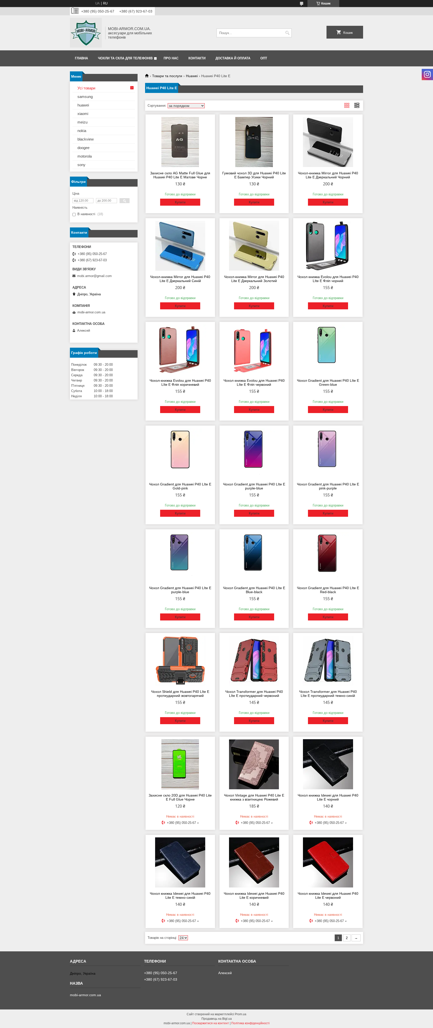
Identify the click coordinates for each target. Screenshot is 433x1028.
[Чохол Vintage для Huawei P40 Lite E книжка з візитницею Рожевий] (254, 764)
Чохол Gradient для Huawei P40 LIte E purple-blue (254, 486)
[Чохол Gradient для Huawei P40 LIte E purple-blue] (254, 453)
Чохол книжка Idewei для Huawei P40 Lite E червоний (328, 895)
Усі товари (86, 88)
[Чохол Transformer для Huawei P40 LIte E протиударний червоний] (254, 660)
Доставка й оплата (232, 58)
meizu (82, 122)
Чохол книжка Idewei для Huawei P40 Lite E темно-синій (180, 895)
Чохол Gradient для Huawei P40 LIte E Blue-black (254, 590)
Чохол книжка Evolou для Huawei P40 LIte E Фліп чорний (328, 279)
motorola (84, 156)
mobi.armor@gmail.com (94, 276)
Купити (180, 202)
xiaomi (82, 113)
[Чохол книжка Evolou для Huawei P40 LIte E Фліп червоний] (254, 349)
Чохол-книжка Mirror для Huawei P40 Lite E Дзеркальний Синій (180, 279)
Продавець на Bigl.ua (216, 1018)
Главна (81, 58)
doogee (83, 148)
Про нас (171, 58)
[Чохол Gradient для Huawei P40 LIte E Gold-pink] (180, 453)
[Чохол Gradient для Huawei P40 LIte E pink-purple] (328, 453)
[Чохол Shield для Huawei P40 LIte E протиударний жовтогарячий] (180, 660)
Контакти (196, 58)
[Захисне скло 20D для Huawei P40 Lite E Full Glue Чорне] (180, 764)
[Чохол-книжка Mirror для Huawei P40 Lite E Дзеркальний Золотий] (254, 246)
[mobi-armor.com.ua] (86, 33)
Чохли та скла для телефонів (125, 58)
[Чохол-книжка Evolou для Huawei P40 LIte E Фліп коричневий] (180, 349)
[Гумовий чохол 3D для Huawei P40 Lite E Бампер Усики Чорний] (254, 142)
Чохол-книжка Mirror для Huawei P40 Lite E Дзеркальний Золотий (254, 279)
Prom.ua (240, 1014)
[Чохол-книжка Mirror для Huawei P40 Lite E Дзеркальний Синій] (180, 246)
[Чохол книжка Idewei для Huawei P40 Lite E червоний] (328, 862)
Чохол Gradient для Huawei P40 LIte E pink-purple (328, 486)
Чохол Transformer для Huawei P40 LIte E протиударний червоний (254, 694)
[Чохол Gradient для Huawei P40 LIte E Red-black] (328, 557)
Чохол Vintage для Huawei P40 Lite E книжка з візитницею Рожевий (254, 797)
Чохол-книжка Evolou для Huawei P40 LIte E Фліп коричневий (180, 382)
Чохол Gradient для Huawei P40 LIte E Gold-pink (180, 486)
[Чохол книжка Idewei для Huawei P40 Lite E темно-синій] (180, 862)
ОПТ (263, 58)
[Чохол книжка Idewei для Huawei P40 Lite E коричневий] (254, 862)
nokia (81, 130)
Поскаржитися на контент (210, 1023)
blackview (85, 139)
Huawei (192, 76)
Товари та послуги (167, 76)
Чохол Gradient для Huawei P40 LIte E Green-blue (328, 382)
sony (81, 165)
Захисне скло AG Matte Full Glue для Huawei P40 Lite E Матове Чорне (180, 175)
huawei (83, 105)
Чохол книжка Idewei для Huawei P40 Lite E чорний (328, 797)
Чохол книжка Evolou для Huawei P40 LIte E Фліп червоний (254, 382)
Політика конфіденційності (250, 1023)
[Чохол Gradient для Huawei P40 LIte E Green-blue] (328, 349)
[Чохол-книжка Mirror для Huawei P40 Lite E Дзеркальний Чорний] (328, 142)
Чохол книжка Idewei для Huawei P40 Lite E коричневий (254, 895)
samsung (85, 96)
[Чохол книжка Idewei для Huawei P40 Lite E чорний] (328, 764)
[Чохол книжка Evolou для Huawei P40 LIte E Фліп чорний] (328, 246)
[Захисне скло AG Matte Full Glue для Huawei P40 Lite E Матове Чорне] (180, 142)
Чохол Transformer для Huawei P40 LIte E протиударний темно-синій (328, 694)
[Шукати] (287, 33)
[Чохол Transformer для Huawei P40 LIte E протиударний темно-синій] (328, 660)
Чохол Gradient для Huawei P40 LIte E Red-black (328, 590)
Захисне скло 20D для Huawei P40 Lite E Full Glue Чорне (180, 797)
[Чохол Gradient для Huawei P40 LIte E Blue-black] (254, 557)
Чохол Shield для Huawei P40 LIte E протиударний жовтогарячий (180, 694)
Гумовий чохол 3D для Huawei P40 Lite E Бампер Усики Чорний (254, 175)
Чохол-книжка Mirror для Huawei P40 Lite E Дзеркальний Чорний (328, 175)
